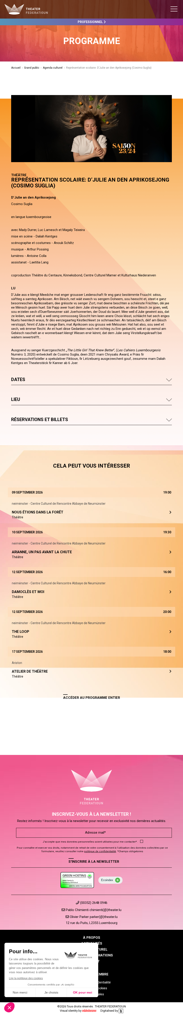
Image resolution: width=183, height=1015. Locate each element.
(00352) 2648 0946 (93, 903)
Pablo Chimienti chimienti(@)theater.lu (93, 910)
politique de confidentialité (100, 851)
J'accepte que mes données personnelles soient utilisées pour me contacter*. (90, 841)
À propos (91, 938)
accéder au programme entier (91, 698)
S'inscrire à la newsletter (94, 862)
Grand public (31, 67)
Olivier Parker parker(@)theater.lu (93, 917)
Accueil (16, 67)
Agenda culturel (52, 67)
